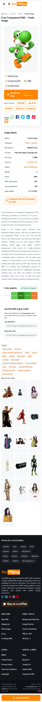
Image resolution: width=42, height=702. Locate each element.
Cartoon (34, 143)
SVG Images (6, 629)
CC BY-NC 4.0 (32, 162)
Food (32, 546)
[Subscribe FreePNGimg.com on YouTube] (17, 597)
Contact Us (26, 664)
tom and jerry (7, 374)
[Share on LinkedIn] (28, 118)
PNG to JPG (27, 634)
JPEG (33, 103)
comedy (5, 360)
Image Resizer (28, 624)
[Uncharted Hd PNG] (7, 392)
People (23, 546)
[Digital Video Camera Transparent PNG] (21, 465)
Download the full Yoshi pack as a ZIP (22, 200)
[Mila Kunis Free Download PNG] (34, 490)
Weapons (35, 556)
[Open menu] (9, 4)
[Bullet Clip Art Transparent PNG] (7, 465)
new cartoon (7, 349)
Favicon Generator (29, 629)
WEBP (22, 103)
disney (11, 356)
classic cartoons (24, 370)
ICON (9, 108)
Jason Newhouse (30, 167)
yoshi (4, 356)
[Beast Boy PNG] (34, 465)
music (34, 353)
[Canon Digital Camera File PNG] (34, 416)
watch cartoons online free (12, 353)
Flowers (6, 551)
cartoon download (25, 367)
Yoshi (27, 143)
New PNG (5, 619)
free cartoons (31, 363)
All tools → (26, 638)
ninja (4, 367)
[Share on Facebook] (17, 118)
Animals (6, 546)
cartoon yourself (8, 370)
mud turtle (21, 356)
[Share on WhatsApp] (12, 118)
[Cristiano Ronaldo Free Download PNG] (21, 490)
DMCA (3, 655)
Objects (15, 561)
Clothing (24, 556)
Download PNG (21, 94)
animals (18, 349)
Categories (5, 624)
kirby (27, 353)
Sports (5, 556)
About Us (25, 660)
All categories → (28, 561)
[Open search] (4, 4)
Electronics (26, 551)
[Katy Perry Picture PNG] (7, 514)
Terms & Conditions (9, 669)
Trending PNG (6, 638)
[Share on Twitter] (23, 118)
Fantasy (6, 561)
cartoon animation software (12, 363)
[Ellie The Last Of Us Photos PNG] (21, 392)
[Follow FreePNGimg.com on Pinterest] (10, 597)
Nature (15, 551)
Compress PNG (28, 674)
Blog (24, 655)
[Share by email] (6, 122)
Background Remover (30, 619)
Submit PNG (27, 669)
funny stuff (15, 360)
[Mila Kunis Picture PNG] (34, 392)
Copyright (5, 674)
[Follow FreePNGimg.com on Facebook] (2, 597)
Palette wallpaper (30, 288)
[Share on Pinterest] (33, 118)
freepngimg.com (31, 686)
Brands (14, 556)
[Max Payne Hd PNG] (21, 441)
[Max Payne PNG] (34, 441)
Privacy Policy (6, 664)
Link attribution (9, 322)
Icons (3, 634)
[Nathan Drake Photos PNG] (7, 490)
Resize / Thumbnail (26, 108)
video (30, 356)
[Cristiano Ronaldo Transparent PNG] (21, 416)
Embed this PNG (10, 331)
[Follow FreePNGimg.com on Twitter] (6, 597)
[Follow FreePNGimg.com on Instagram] (14, 597)
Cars (14, 546)
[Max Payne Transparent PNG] (7, 416)
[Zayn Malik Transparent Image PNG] (7, 441)
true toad (12, 367)
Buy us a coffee (17, 604)
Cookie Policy (6, 660)
